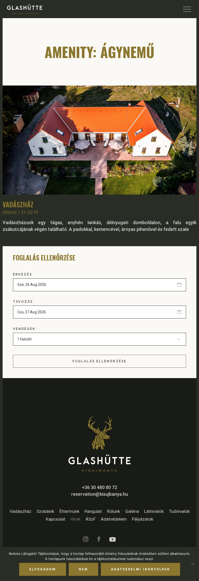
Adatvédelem (114, 519)
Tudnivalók (179, 511)
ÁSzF (91, 519)
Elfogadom (42, 569)
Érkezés (22, 274)
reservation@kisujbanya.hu (99, 494)
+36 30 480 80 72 (99, 487)
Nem (83, 569)
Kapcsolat (55, 519)
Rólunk (113, 511)
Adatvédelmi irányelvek (140, 569)
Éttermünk (69, 511)
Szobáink (45, 511)
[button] (187, 140)
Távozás (23, 301)
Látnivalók (154, 511)
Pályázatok (142, 519)
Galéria (132, 511)
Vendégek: (25, 329)
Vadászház (18, 204)
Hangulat (93, 511)
